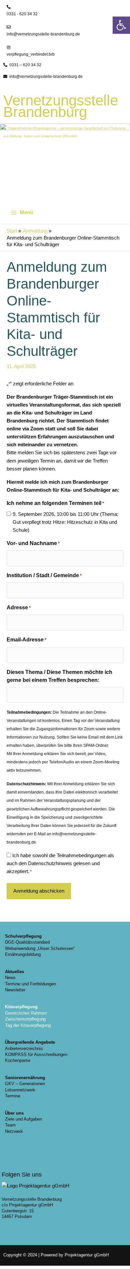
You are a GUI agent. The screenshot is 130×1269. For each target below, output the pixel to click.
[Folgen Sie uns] (10, 1160)
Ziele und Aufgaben (23, 1119)
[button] (121, 25)
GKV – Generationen (25, 1083)
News (10, 977)
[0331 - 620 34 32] (9, 7)
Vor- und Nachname (33, 543)
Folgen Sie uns (22, 1174)
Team (10, 1125)
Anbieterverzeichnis (24, 1048)
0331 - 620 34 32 (22, 14)
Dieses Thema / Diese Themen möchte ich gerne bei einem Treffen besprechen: (59, 676)
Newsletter (15, 989)
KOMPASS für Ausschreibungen (36, 1054)
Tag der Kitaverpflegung (28, 1025)
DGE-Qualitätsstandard (27, 942)
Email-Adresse (26, 639)
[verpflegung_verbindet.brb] (9, 47)
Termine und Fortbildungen (30, 983)
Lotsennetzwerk (20, 1089)
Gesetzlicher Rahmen (26, 1013)
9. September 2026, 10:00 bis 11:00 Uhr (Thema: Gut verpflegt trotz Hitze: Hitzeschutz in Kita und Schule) (65, 522)
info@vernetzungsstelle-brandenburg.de (43, 34)
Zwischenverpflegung (25, 1019)
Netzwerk (14, 1131)
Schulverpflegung (23, 936)
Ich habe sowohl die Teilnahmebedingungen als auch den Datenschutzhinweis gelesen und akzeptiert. (60, 863)
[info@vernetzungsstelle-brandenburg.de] (9, 27)
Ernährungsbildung (23, 954)
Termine (12, 1095)
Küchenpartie (17, 1060)
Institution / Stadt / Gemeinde (44, 575)
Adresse (19, 607)
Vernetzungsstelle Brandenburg (60, 106)
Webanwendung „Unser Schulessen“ (40, 948)
